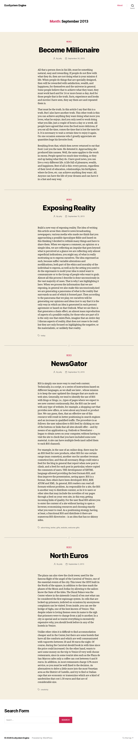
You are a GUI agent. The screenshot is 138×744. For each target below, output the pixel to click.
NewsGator (69, 363)
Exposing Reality (69, 208)
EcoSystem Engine (15, 5)
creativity (44, 689)
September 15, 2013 (76, 216)
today (43, 335)
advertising (45, 527)
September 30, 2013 (76, 58)
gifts (58, 527)
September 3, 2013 (76, 564)
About (120, 5)
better (53, 527)
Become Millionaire (69, 50)
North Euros (69, 555)
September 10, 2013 (76, 372)
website (64, 527)
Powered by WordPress (42, 738)
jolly (60, 58)
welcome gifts (73, 527)
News (69, 42)
